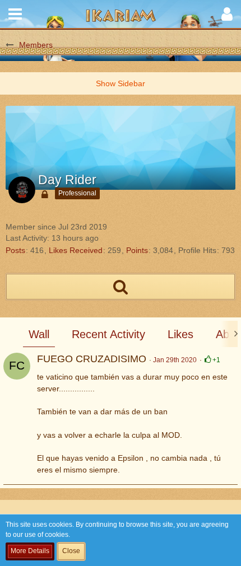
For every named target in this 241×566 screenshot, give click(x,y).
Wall (39, 334)
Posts (15, 250)
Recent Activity (108, 334)
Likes (180, 334)
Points (137, 250)
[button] (15, 14)
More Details (30, 551)
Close (71, 551)
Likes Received (76, 250)
